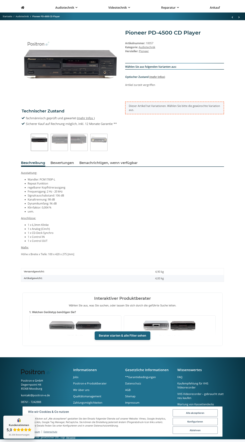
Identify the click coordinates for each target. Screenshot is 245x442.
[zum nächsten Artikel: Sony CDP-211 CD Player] (239, 16)
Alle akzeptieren (195, 412)
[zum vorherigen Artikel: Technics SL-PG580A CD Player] (232, 16)
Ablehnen (195, 430)
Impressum (132, 402)
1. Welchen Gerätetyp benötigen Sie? (52, 312)
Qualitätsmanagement (87, 396)
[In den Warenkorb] (23, 28)
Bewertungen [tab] (62, 163)
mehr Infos (86, 118)
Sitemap (130, 396)
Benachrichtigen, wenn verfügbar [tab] (108, 163)
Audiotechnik (147, 47)
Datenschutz (133, 383)
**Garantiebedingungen (140, 377)
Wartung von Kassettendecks (195, 404)
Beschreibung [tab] (33, 163)
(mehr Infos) (157, 77)
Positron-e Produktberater (90, 383)
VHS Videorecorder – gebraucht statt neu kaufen (200, 396)
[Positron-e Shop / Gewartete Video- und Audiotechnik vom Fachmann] (24, 6)
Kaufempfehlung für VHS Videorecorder (192, 385)
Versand (70, 437)
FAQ (179, 377)
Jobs (75, 377)
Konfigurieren (195, 421)
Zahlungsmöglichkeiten (87, 402)
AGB (127, 390)
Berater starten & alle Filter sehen (122, 335)
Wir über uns (81, 390)
